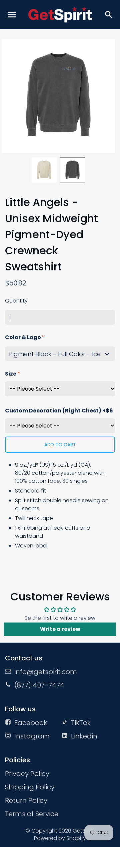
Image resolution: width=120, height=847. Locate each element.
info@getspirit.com (45, 671)
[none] (44, 170)
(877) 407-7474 (39, 685)
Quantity (16, 301)
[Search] (108, 14)
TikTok (81, 722)
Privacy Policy (27, 773)
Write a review (60, 629)
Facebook (30, 722)
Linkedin (84, 736)
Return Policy (26, 800)
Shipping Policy (30, 787)
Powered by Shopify (60, 838)
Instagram (32, 736)
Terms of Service (31, 814)
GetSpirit (84, 831)
